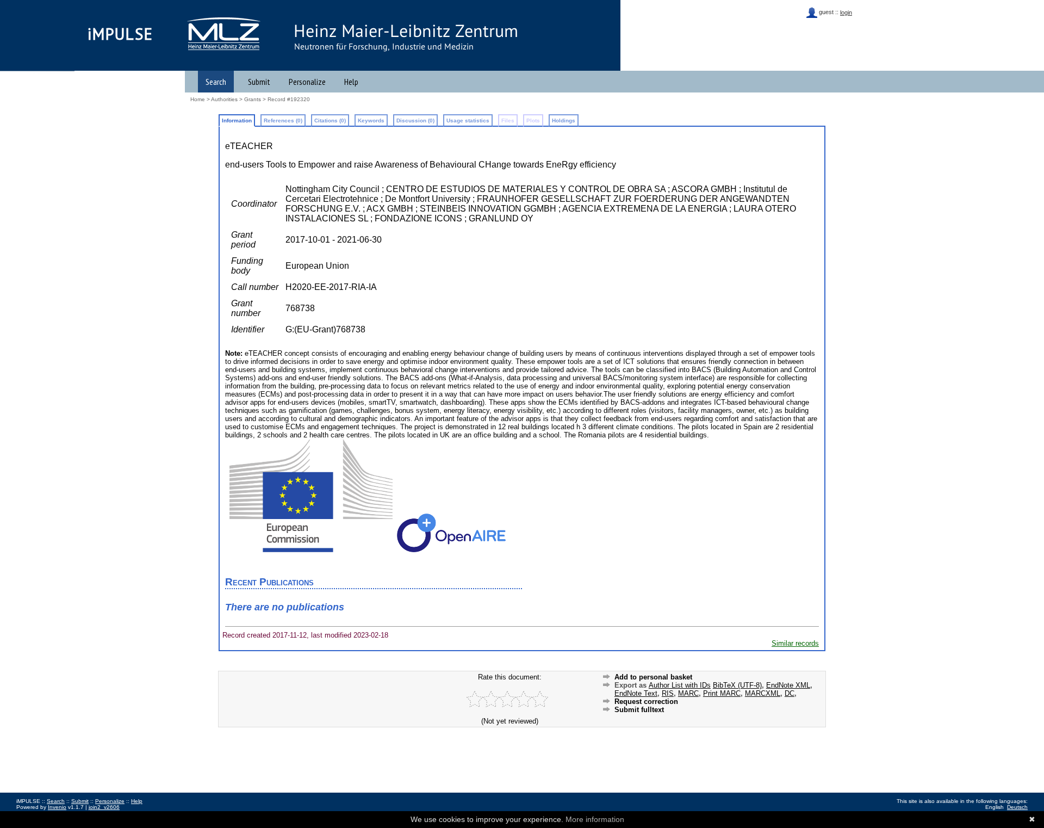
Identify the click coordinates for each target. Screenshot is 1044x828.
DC (789, 693)
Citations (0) (330, 120)
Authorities (224, 99)
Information (237, 120)
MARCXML (762, 693)
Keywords (371, 120)
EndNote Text (635, 693)
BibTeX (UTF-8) (737, 685)
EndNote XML (788, 685)
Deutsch (1017, 807)
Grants (252, 99)
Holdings (563, 120)
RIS (668, 693)
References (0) (283, 120)
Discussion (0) (415, 120)
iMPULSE (120, 33)
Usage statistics (467, 120)
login (846, 12)
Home (197, 99)
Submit (259, 81)
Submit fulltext (639, 710)
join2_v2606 (104, 807)
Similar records (795, 643)
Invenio (57, 807)
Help (351, 81)
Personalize (307, 81)
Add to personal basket (653, 677)
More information (595, 819)
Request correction (646, 701)
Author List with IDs (680, 685)
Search (216, 81)
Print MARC (722, 693)
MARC (688, 693)
